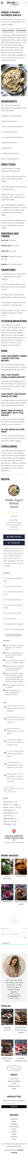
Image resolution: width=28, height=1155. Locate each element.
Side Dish (14, 1136)
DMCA (14, 1088)
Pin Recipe (15, 543)
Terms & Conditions (14, 1081)
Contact (14, 1083)
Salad (14, 1134)
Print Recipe (21, 30)
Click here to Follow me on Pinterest (14, 842)
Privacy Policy (14, 1078)
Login (25, 928)
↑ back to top (14, 1068)
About (14, 1074)
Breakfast (14, 1124)
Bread (14, 1121)
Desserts (14, 1131)
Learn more (14, 996)
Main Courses (14, 1126)
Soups (14, 1129)
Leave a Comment (7, 24)
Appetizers (14, 1119)
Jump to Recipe (8, 30)
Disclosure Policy (14, 1086)
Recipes (14, 1115)
